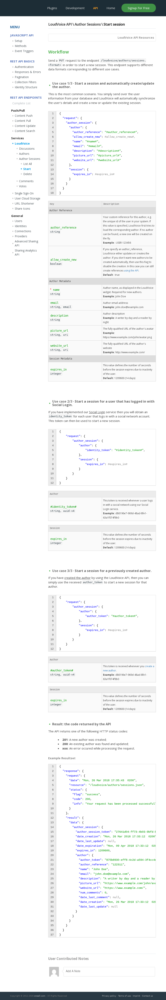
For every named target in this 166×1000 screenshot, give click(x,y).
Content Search (25, 131)
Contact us (147, 996)
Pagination (22, 77)
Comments (26, 181)
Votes (23, 186)
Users (18, 221)
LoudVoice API (60, 24)
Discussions (27, 148)
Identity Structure (26, 87)
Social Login (97, 412)
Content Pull (23, 121)
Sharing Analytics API (26, 252)
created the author (77, 578)
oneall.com (39, 996)
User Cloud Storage (27, 198)
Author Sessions (87, 24)
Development (75, 8)
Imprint (136, 996)
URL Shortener (24, 203)
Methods (21, 46)
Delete (27, 174)
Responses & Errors (28, 72)
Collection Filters (25, 82)
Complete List (21, 103)
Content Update (25, 126)
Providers (21, 236)
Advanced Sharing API (26, 243)
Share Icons (22, 208)
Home (110, 8)
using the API (131, 270)
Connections (23, 231)
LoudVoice (22, 143)
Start (27, 169)
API (95, 8)
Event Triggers (24, 51)
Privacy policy (109, 996)
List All (27, 164)
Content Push (24, 116)
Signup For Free (139, 8)
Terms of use (124, 996)
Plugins (52, 8)
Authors (24, 154)
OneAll (24, 8)
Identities (21, 226)
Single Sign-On (24, 193)
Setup (18, 41)
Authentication (24, 67)
